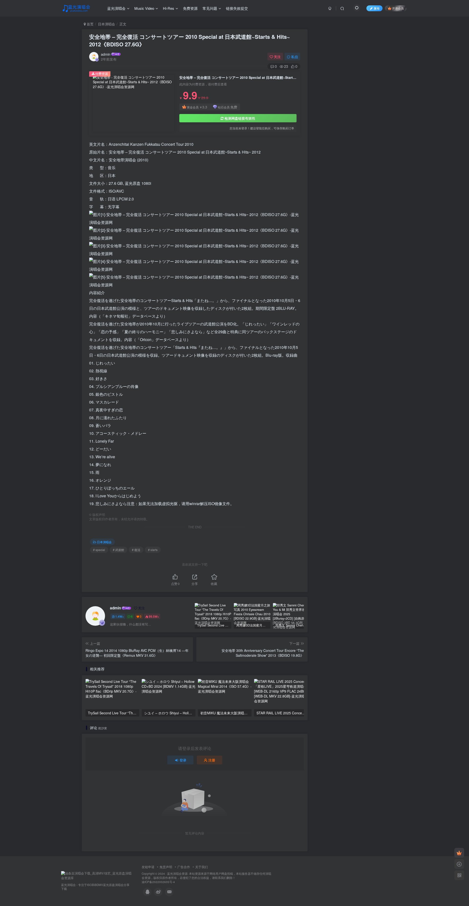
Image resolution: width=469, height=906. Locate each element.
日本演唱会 (106, 23)
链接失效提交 (237, 8)
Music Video (144, 8)
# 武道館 (118, 550)
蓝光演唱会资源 (177, 873)
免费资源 (190, 8)
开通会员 (398, 8)
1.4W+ (119, 616)
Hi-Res (168, 8)
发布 (377, 8)
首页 (90, 23)
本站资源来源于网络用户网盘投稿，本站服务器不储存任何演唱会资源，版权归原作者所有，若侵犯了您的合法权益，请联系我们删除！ (206, 876)
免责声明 (166, 866)
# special (99, 550)
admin (105, 54)
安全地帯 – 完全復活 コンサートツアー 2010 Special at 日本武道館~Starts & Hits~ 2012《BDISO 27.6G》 (189, 40)
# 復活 (136, 550)
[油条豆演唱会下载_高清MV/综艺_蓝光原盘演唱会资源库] (96, 875)
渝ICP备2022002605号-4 (158, 882)
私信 (294, 56)
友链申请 (148, 866)
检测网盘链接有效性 (239, 118)
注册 (211, 760)
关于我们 (201, 866)
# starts (153, 550)
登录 (183, 760)
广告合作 (183, 866)
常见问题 (210, 8)
